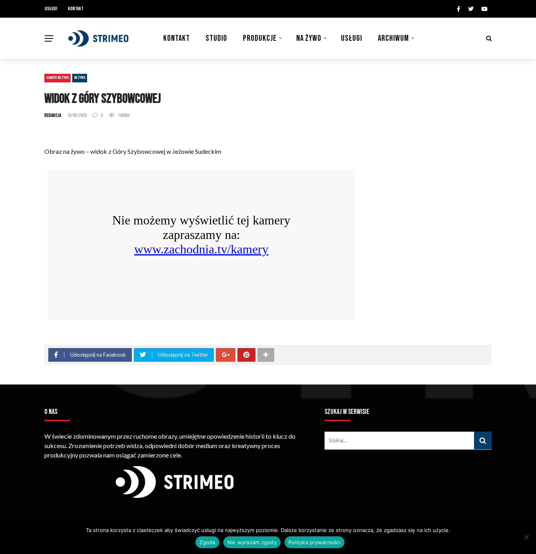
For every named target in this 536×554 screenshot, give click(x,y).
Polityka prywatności (314, 542)
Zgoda (207, 542)
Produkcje (260, 38)
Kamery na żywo (57, 77)
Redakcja (52, 115)
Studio (216, 38)
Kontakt (76, 8)
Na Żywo (308, 38)
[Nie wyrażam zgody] (526, 537)
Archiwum (393, 38)
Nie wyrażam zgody (252, 542)
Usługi (51, 8)
